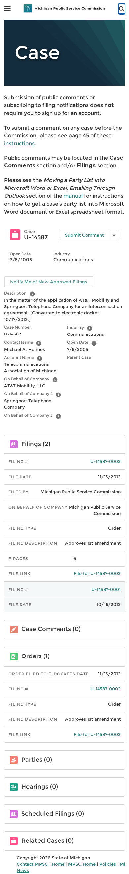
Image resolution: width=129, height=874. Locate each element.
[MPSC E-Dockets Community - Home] (64, 8)
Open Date (77, 342)
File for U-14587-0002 (97, 573)
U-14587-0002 (105, 461)
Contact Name (18, 342)
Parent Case (79, 357)
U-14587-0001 (106, 589)
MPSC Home (82, 864)
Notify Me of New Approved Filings (48, 281)
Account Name (19, 357)
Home (58, 864)
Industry (75, 327)
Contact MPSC (32, 864)
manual (74, 196)
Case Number (17, 327)
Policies (107, 864)
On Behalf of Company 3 (28, 415)
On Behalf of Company (26, 378)
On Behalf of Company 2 (28, 393)
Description (15, 293)
